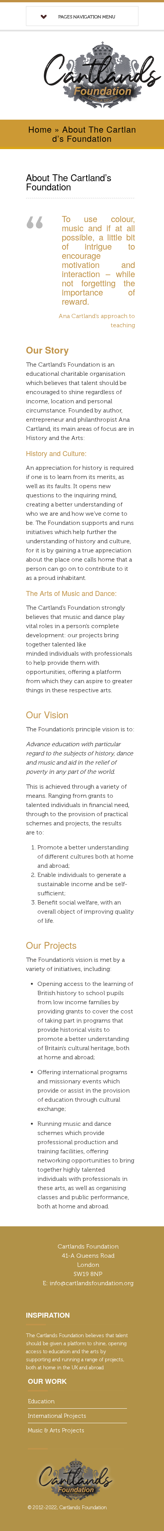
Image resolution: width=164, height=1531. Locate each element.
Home (40, 129)
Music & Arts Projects (56, 1430)
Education (41, 1401)
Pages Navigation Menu (86, 16)
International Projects (57, 1415)
